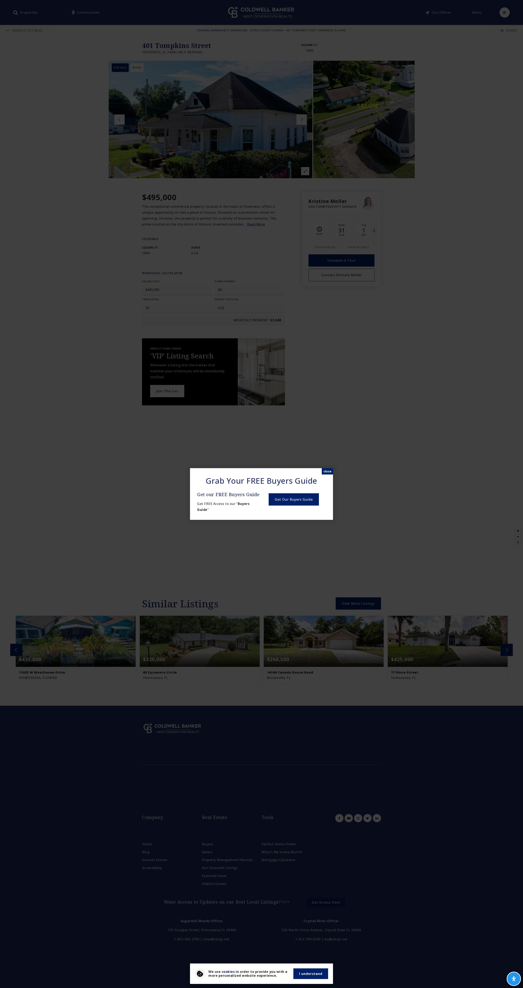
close (327, 471)
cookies (228, 971)
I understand (310, 973)
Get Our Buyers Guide (294, 499)
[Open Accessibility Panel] (514, 979)
